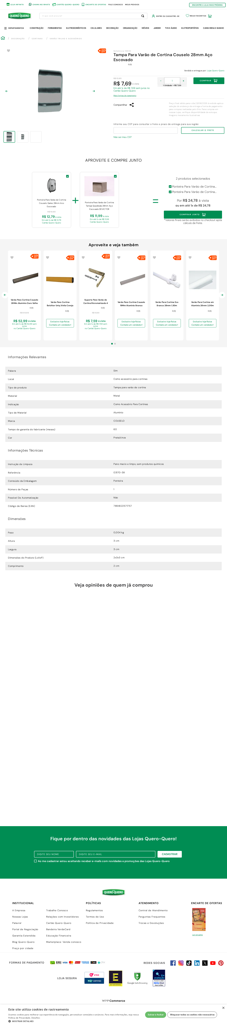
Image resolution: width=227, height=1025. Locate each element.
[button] (125, 94)
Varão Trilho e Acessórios (66, 39)
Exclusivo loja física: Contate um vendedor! (60, 323)
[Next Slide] (222, 298)
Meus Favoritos (198, 16)
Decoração (18, 39)
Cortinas (37, 39)
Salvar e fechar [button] (156, 1014)
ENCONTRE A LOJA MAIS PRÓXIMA (207, 5)
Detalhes (35, 1017)
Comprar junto (190, 214)
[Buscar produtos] (143, 16)
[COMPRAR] (24, 334)
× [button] (223, 1008)
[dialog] (113, 1014)
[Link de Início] (3, 38)
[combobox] (93, 16)
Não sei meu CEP (123, 137)
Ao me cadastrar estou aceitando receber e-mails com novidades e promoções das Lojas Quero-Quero (104, 861)
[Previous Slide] (5, 298)
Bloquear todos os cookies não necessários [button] (192, 1014)
